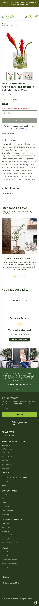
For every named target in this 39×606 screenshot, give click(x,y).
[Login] (32, 17)
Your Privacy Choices (9, 559)
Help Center (6, 527)
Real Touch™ (6, 464)
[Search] (25, 17)
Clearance (5, 472)
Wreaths (5, 460)
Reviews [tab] (16, 301)
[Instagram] (6, 436)
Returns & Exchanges (9, 535)
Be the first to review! (19, 339)
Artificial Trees (7, 449)
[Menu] (2, 17)
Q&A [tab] (25, 301)
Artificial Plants (7, 453)
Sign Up (19, 414)
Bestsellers (6, 468)
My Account (6, 523)
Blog (3, 498)
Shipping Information (9, 539)
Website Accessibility (9, 563)
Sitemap (5, 567)
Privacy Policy (7, 556)
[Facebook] (3, 436)
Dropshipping (6, 514)
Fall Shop (5, 481)
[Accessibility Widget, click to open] (36, 603)
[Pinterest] (9, 436)
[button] (19, 140)
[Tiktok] (13, 436)
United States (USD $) (11, 583)
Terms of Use (6, 552)
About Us (5, 494)
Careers (4, 502)
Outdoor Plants (7, 457)
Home (4, 23)
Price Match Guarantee (10, 543)
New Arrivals (6, 445)
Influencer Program (8, 510)
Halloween (5, 485)
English (6, 577)
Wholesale (5, 506)
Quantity (6, 113)
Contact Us (6, 531)
